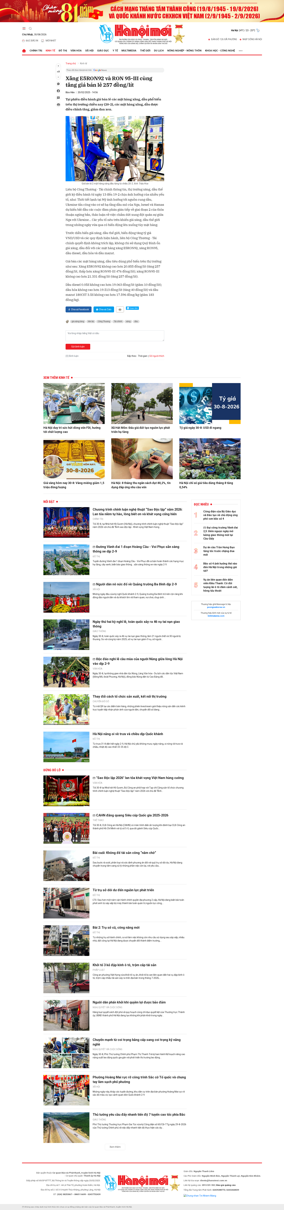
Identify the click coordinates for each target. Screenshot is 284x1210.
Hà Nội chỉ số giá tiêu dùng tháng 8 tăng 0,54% (206, 485)
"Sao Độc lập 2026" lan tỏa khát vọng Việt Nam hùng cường (140, 778)
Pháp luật (99, 970)
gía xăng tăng (78, 321)
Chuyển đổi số (101, 701)
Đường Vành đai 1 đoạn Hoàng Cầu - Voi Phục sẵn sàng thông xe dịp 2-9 (136, 549)
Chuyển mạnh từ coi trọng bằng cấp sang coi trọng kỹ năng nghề (137, 1042)
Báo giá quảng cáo (226, 1185)
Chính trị (36, 50)
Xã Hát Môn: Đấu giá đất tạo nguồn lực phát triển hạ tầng (140, 430)
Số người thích (156, 356)
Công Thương (104, 321)
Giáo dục (103, 50)
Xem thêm (115, 1147)
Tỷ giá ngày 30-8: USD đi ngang (200, 427)
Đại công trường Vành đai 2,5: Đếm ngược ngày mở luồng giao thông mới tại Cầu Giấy (220, 533)
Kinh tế (50, 50)
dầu (136, 321)
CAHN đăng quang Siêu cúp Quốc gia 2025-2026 (132, 815)
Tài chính (118, 321)
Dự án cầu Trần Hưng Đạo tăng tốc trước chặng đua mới (219, 551)
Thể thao (98, 820)
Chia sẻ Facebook (80, 309)
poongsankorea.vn (216, 607)
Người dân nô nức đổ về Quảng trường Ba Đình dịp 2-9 (136, 584)
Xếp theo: (132, 356)
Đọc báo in (32, 40)
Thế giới (145, 50)
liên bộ (91, 321)
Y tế (115, 50)
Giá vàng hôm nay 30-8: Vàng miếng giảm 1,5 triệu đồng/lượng (73, 485)
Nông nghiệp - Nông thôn (184, 50)
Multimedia (128, 50)
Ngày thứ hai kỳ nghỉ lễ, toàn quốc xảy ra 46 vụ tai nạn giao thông (136, 624)
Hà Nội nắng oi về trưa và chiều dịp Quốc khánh (128, 734)
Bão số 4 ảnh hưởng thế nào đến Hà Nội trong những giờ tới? (220, 567)
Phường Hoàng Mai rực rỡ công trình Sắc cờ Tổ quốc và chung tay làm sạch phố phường (139, 1079)
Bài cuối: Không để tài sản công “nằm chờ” (124, 853)
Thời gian (142, 356)
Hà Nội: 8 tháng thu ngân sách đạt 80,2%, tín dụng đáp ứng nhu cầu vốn (141, 485)
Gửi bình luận (78, 346)
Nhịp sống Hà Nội (252, 39)
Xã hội (89, 50)
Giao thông (99, 631)
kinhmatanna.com (216, 616)
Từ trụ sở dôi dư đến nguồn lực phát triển (123, 890)
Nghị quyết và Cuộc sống (107, 1007)
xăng (128, 321)
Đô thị (63, 50)
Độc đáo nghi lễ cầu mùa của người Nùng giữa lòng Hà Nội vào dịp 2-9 (138, 661)
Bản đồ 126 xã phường (224, 39)
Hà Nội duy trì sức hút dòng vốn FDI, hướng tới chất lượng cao (72, 430)
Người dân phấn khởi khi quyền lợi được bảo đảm (129, 1002)
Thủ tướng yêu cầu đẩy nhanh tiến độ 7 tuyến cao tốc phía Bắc (139, 1114)
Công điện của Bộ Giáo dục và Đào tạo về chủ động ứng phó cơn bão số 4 (220, 515)
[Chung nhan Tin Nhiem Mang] (200, 1195)
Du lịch (159, 50)
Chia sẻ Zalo (105, 309)
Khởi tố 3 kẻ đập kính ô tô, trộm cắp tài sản (124, 965)
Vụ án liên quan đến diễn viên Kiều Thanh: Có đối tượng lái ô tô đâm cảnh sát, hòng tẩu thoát (220, 585)
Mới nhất (51, 40)
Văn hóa (76, 50)
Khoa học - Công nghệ (220, 50)
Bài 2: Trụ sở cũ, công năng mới (116, 927)
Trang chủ (71, 63)
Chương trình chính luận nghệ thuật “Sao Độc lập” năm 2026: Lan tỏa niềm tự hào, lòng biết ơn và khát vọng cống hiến (137, 511)
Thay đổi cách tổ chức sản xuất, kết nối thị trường (129, 696)
